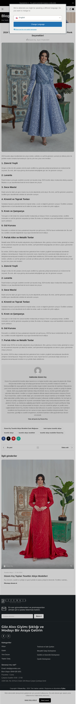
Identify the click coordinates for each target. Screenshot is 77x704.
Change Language (38, 24)
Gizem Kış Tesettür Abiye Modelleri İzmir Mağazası (21, 428)
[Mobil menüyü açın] (3, 9)
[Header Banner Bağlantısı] (37, 3)
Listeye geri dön (38, 448)
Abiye (4, 646)
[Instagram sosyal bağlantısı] (9, 636)
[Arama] (66, 9)
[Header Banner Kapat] (72, 3)
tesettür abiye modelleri (27, 433)
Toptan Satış (6, 659)
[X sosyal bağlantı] (9, 439)
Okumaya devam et (10, 583)
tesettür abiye (9, 433)
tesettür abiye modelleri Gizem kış (51, 433)
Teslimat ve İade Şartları (45, 647)
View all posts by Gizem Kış (38, 419)
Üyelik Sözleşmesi (43, 659)
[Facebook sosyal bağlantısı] (4, 439)
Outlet (4, 650)
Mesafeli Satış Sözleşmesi (46, 651)
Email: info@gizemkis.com (11, 668)
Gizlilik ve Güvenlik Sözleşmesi (48, 655)
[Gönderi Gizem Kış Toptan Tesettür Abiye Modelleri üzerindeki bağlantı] (38, 514)
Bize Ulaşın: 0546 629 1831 (11, 671)
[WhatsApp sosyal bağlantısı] (19, 439)
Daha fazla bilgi (31, 700)
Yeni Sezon (6, 654)
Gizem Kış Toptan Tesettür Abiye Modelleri (26, 576)
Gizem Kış (32, 40)
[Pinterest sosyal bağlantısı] (14, 439)
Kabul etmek (45, 700)
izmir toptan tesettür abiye (52, 428)
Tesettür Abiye (8, 572)
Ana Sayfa (5, 20)
